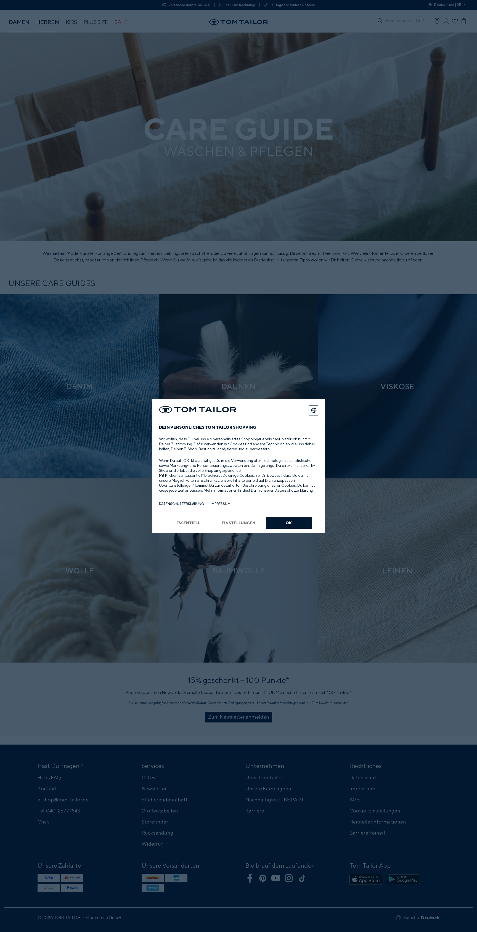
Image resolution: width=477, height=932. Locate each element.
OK (288, 522)
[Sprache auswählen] (313, 410)
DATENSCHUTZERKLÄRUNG (181, 504)
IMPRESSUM (220, 504)
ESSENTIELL (188, 522)
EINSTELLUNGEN (238, 522)
